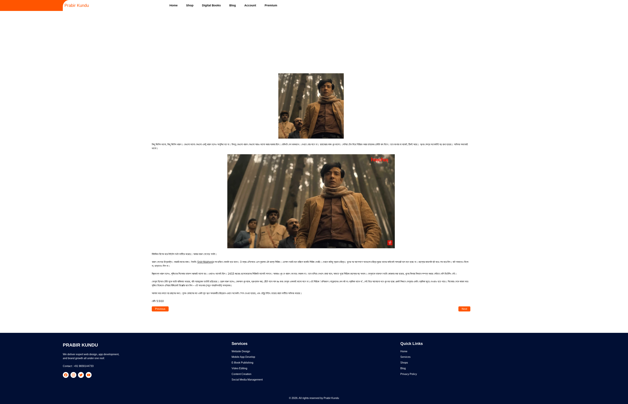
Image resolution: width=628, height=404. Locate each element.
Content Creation (241, 374)
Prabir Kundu (76, 5)
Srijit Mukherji (205, 262)
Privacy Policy (408, 374)
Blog (403, 368)
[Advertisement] (314, 38)
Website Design (241, 351)
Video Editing (239, 368)
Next (464, 309)
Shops (404, 362)
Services (405, 357)
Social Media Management (247, 379)
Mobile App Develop (243, 357)
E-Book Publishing (242, 362)
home (403, 351)
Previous (160, 309)
